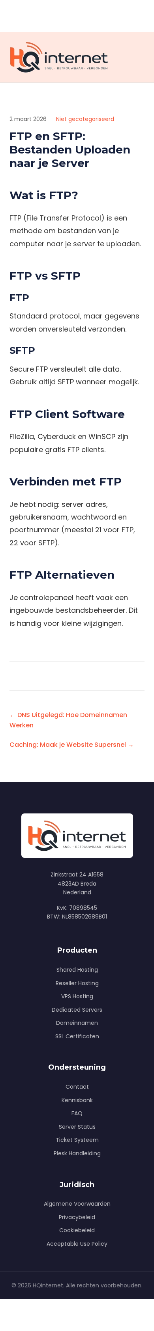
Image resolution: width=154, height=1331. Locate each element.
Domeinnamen (77, 1023)
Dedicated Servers (77, 1010)
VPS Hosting (77, 996)
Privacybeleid (77, 1217)
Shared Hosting (77, 970)
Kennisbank (77, 1100)
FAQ (77, 1113)
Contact (77, 1087)
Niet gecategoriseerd (85, 119)
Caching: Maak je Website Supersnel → (71, 744)
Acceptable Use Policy (77, 1244)
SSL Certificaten (77, 1036)
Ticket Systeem (77, 1140)
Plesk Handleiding (77, 1153)
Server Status (77, 1127)
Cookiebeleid (77, 1230)
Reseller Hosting (77, 983)
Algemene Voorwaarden (77, 1204)
